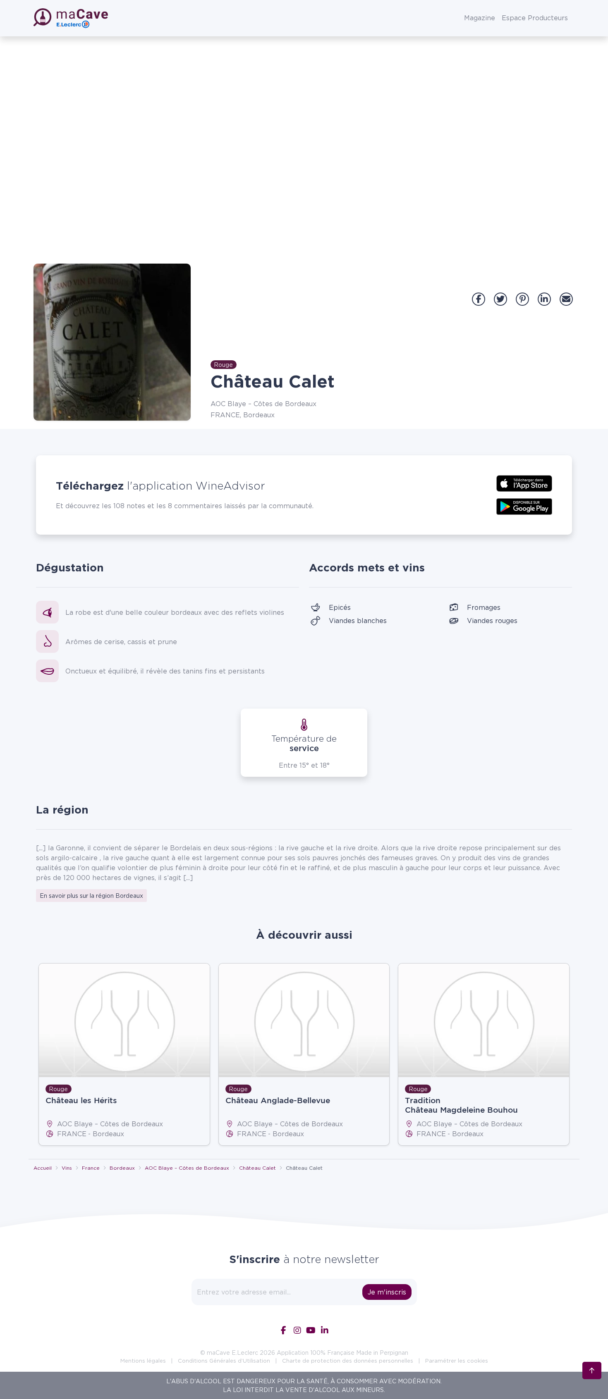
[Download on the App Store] (524, 482)
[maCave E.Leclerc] (72, 18)
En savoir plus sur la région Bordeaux (91, 895)
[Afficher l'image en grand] (112, 342)
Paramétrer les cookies (456, 1360)
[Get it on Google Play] (524, 505)
